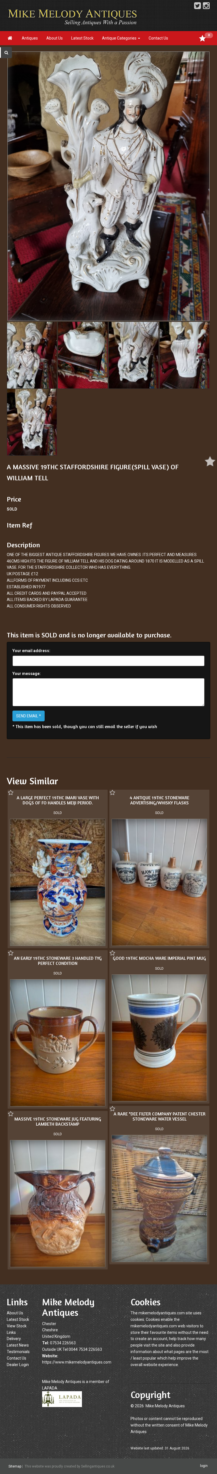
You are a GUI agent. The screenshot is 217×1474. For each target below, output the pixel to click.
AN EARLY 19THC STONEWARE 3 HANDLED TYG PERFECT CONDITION (58, 960)
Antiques (30, 38)
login (204, 1466)
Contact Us (158, 38)
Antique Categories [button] (119, 38)
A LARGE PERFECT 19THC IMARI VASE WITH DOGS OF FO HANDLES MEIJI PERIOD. (58, 800)
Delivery (14, 1338)
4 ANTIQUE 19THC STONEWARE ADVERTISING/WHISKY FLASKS (159, 800)
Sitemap (14, 1466)
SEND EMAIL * (28, 716)
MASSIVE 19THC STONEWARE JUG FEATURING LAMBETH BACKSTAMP (57, 1121)
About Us (54, 38)
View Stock (17, 1326)
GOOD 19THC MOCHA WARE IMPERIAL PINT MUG (159, 958)
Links (11, 1332)
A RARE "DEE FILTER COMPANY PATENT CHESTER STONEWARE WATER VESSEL (159, 1116)
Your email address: (31, 650)
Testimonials (18, 1351)
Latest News (18, 1345)
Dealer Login (18, 1364)
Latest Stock (82, 38)
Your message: (26, 673)
